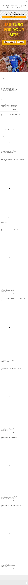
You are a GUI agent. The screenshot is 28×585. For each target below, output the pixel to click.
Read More (14, 109)
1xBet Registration (14, 16)
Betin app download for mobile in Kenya (9, 437)
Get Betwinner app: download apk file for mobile (10, 114)
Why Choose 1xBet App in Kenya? (7, 136)
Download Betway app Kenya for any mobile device (11, 368)
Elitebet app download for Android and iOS (9, 229)
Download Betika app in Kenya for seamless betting (11, 505)
